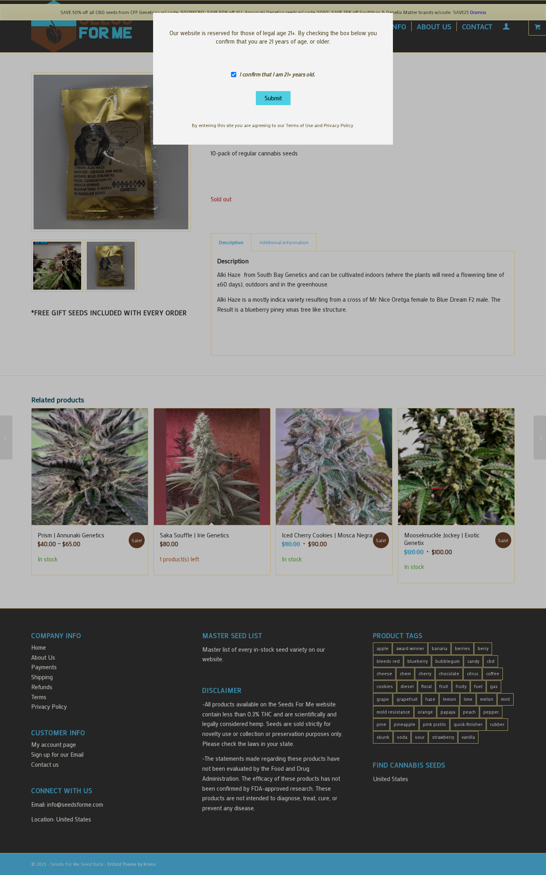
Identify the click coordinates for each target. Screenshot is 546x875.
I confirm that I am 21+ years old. (277, 74)
